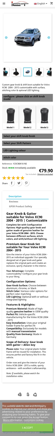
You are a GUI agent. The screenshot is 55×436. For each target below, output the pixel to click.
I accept (27, 427)
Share (11, 183)
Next (48, 37)
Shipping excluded (45, 174)
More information (13, 420)
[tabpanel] (27, 72)
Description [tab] (15, 196)
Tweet (19, 183)
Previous (6, 37)
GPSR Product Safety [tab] (20, 206)
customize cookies (34, 420)
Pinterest (26, 183)
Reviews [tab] (13, 201)
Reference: (7, 163)
